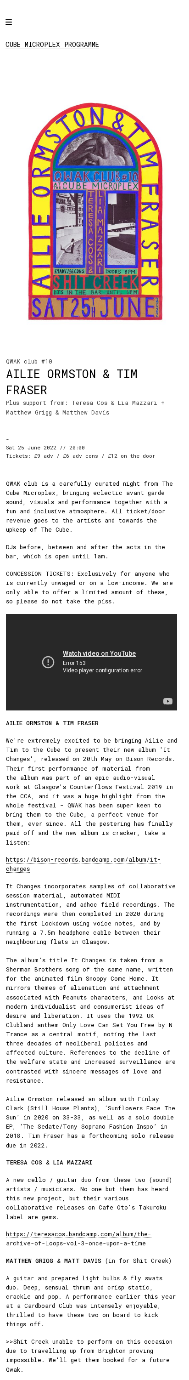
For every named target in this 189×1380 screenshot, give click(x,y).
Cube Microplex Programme (52, 44)
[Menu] (17, 28)
